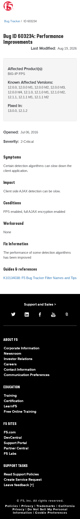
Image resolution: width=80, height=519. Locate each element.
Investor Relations (18, 359)
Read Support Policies (21, 474)
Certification (13, 401)
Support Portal (15, 443)
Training (10, 396)
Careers (10, 364)
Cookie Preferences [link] (51, 512)
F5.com (10, 432)
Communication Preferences (27, 375)
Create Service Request (23, 480)
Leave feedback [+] (19, 485)
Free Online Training (20, 412)
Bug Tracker (12, 21)
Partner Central (16, 448)
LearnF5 (10, 406)
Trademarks (45, 506)
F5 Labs (10, 454)
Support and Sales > (40, 304)
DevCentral (13, 438)
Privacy (27, 506)
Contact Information (20, 370)
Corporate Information (21, 348)
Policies (11, 506)
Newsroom (12, 354)
